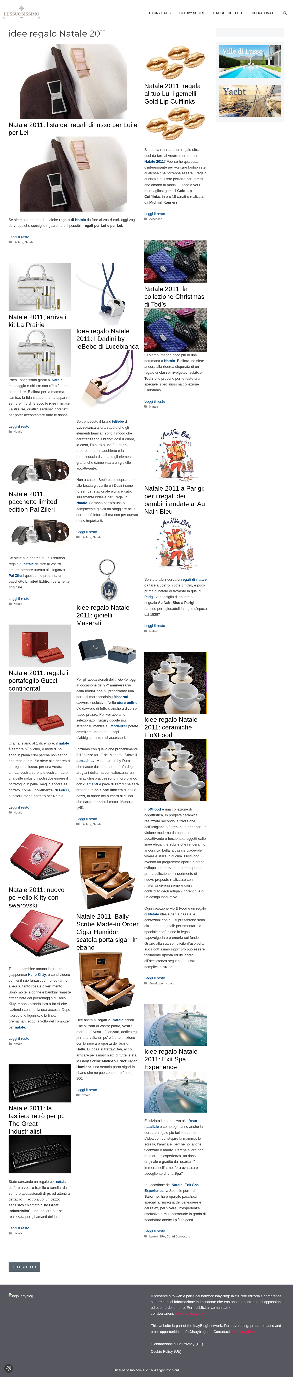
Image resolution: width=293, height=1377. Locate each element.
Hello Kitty (37, 975)
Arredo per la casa (161, 983)
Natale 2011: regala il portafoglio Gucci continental (39, 680)
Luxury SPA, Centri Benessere (169, 1236)
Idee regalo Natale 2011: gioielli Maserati (103, 615)
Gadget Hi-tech (227, 13)
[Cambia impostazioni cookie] (8, 1368)
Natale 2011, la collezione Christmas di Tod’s (174, 296)
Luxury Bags (159, 13)
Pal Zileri (16, 576)
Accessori (155, 219)
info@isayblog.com (190, 1313)
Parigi (149, 597)
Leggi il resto (19, 237)
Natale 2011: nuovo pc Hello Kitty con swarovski (37, 897)
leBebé (118, 421)
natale (28, 564)
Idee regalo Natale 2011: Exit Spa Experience (171, 1059)
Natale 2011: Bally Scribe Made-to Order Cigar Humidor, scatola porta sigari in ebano (107, 932)
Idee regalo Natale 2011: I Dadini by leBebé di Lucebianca (107, 338)
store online (127, 703)
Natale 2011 (154, 162)
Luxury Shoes (191, 13)
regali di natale (194, 579)
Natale (80, 220)
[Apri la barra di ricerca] (285, 13)
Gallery (18, 242)
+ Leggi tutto (24, 1267)
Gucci (64, 790)
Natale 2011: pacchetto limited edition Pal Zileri (33, 501)
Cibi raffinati (263, 13)
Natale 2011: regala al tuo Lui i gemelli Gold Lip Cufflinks (172, 93)
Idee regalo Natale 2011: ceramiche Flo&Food (171, 727)
